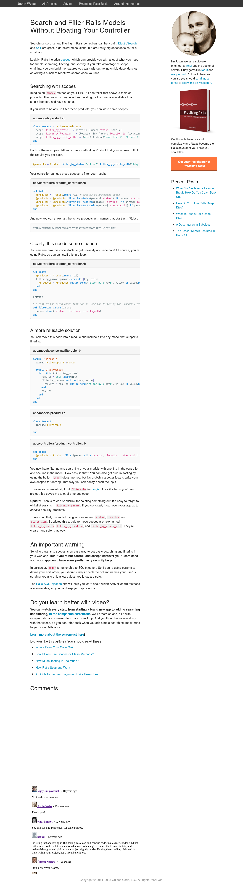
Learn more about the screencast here (57, 634)
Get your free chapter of (194, 164)
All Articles (49, 3)
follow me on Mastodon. (197, 82)
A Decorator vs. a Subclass (193, 224)
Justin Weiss (26, 3)
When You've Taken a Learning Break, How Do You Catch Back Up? (196, 192)
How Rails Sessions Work (53, 667)
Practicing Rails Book (93, 3)
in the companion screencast (69, 614)
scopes (65, 59)
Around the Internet (127, 3)
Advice (67, 3)
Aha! (189, 65)
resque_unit (178, 74)
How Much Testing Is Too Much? (57, 660)
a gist (96, 489)
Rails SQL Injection (49, 583)
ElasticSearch (127, 43)
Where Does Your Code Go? (54, 647)
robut (204, 70)
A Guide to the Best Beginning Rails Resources (67, 674)
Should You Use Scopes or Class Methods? (65, 654)
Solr (38, 47)
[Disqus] (85, 737)
